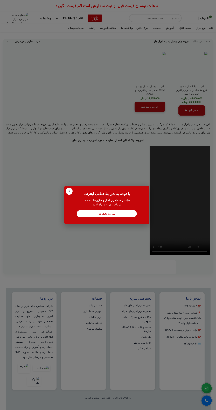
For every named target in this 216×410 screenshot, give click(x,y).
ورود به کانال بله (107, 213)
